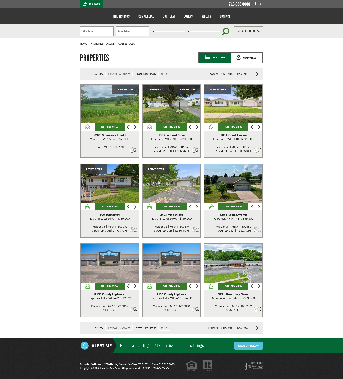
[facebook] (255, 3)
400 (246, 74)
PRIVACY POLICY (161, 368)
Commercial (146, 16)
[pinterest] (261, 3)
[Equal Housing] (191, 366)
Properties (96, 43)
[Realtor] (208, 366)
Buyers (188, 16)
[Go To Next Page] (256, 74)
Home (83, 43)
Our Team (169, 16)
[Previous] (128, 127)
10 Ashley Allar (126, 43)
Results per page (146, 73)
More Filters (247, 31)
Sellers (206, 16)
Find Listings (121, 16)
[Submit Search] (225, 31)
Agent (110, 43)
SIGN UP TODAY (248, 345)
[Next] (135, 127)
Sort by (98, 73)
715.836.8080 (239, 4)
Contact (225, 16)
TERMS (146, 368)
